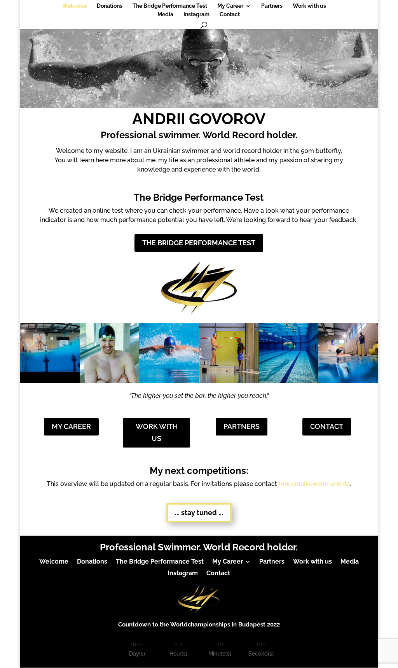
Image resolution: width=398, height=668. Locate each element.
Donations (109, 6)
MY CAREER (71, 426)
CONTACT (326, 426)
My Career (230, 6)
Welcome (74, 6)
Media (165, 14)
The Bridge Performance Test (170, 6)
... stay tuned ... (199, 512)
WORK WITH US (157, 432)
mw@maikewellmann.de (314, 484)
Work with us (309, 6)
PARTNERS (241, 426)
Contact (230, 14)
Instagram (196, 14)
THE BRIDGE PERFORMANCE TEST (198, 243)
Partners (272, 6)
